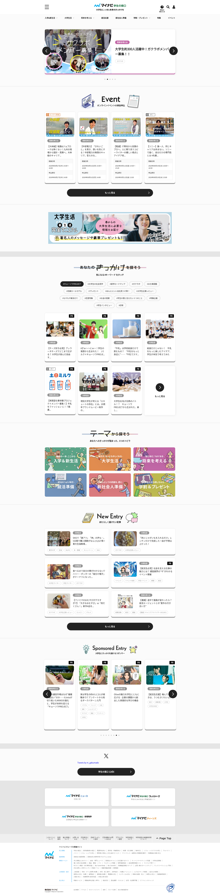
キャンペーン (88, 550)
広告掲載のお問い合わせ (107, 838)
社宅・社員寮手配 (131, 880)
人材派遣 (76, 872)
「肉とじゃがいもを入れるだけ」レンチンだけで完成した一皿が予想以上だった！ (155, 541)
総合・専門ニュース (96, 860)
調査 (65, 713)
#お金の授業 (105, 298)
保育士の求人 (150, 874)
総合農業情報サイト (135, 863)
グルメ (88, 612)
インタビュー (147, 63)
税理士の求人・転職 (80, 874)
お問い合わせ (76, 838)
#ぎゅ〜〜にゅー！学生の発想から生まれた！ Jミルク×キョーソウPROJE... (93, 351)
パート (76, 853)
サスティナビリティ (94, 889)
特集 (159, 18)
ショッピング (65, 709)
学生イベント (142, 580)
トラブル (57, 705)
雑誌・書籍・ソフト (95, 863)
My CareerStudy (100, 865)
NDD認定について (130, 838)
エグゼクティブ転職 (140, 872)
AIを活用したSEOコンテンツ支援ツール (86, 868)
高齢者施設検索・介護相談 (109, 868)
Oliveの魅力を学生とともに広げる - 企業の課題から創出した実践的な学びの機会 (99, 697)
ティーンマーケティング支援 (141, 860)
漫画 (133, 612)
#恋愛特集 (89, 298)
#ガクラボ (136, 284)
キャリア (169, 708)
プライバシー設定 (119, 838)
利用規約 (58, 838)
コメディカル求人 (124, 874)
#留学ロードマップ (117, 284)
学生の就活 (77, 850)
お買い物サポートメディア (143, 865)
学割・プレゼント (141, 18)
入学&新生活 (50, 18)
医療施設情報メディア (125, 865)
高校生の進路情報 (79, 857)
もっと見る (110, 193)
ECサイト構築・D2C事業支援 (83, 865)
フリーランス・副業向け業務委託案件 (134, 853)
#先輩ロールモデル (74, 291)
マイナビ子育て (149, 863)
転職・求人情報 (128, 850)
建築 (152, 580)
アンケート (73, 713)
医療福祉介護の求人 (154, 853)
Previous (46, 51)
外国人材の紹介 (103, 876)
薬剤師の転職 (101, 874)
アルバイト (166, 850)
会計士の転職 (153, 872)
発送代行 (105, 880)
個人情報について (67, 838)
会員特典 (158, 68)
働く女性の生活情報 (80, 863)
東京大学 (52, 550)
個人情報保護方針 (123, 889)
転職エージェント (126, 872)
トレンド (66, 705)
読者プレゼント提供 (95, 838)
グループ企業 (112, 889)
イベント (171, 18)
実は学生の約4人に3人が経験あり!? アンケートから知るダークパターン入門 (65, 697)
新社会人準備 (121, 18)
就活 (159, 580)
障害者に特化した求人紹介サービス (108, 853)
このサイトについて (50, 838)
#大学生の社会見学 (95, 284)
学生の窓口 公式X (106, 772)
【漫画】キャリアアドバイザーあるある (153, 612)
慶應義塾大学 (159, 708)
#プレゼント (94, 291)
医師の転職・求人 (138, 874)
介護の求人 (77, 876)
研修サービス (78, 880)
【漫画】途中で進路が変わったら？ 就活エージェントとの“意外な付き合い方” (155, 603)
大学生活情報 (157, 860)
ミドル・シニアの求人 (87, 853)
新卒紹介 (115, 872)
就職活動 (118, 612)
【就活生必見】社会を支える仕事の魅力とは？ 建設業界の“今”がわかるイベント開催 (155, 571)
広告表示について (84, 838)
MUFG (68, 550)
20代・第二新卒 (105, 872)
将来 (157, 712)
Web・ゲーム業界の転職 (89, 872)
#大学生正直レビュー (145, 291)
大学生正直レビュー (132, 550)
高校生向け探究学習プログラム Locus (99, 857)
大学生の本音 (126, 706)
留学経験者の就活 (88, 850)
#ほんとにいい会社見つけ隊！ (117, 291)
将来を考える (86, 18)
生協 (60, 550)
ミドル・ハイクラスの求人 (152, 850)
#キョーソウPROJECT (72, 284)
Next (173, 51)
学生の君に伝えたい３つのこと (127, 63)
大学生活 (68, 18)
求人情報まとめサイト (81, 860)
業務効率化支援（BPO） (92, 880)
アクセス (83, 889)
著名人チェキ (146, 68)
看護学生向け (101, 850)
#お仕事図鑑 (152, 284)
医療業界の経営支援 (89, 876)
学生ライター (68, 583)
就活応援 (104, 18)
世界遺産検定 (122, 863)
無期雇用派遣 (161, 874)
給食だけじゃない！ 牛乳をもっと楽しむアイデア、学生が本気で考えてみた (159, 351)
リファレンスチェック (147, 880)
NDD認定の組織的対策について (144, 838)
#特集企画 (153, 298)
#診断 (121, 305)
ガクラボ (118, 550)
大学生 (57, 717)
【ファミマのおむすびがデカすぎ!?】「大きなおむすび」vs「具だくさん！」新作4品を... (89, 603)
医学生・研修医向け (114, 850)
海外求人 (138, 850)
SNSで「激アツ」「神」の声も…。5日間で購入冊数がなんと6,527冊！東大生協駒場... (89, 541)
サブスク (57, 713)
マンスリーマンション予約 (162, 865)
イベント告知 (129, 580)
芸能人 (159, 63)
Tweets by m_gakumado (88, 763)
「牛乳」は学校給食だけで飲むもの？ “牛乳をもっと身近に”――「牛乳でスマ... (126, 351)
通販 (56, 709)
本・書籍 (77, 550)
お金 (74, 705)
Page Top (165, 838)
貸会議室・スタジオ (117, 880)
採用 (104, 889)
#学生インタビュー (104, 305)
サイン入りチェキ (123, 68)
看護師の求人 (112, 874)
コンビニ (79, 612)
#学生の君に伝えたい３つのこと (129, 298)
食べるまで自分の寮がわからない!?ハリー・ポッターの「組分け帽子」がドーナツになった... (89, 574)
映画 (135, 68)
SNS (98, 550)
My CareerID (112, 865)
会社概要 (76, 889)
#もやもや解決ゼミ (70, 298)
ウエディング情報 (109, 863)
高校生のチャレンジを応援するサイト (117, 860)
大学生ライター (54, 583)
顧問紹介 (91, 874)
